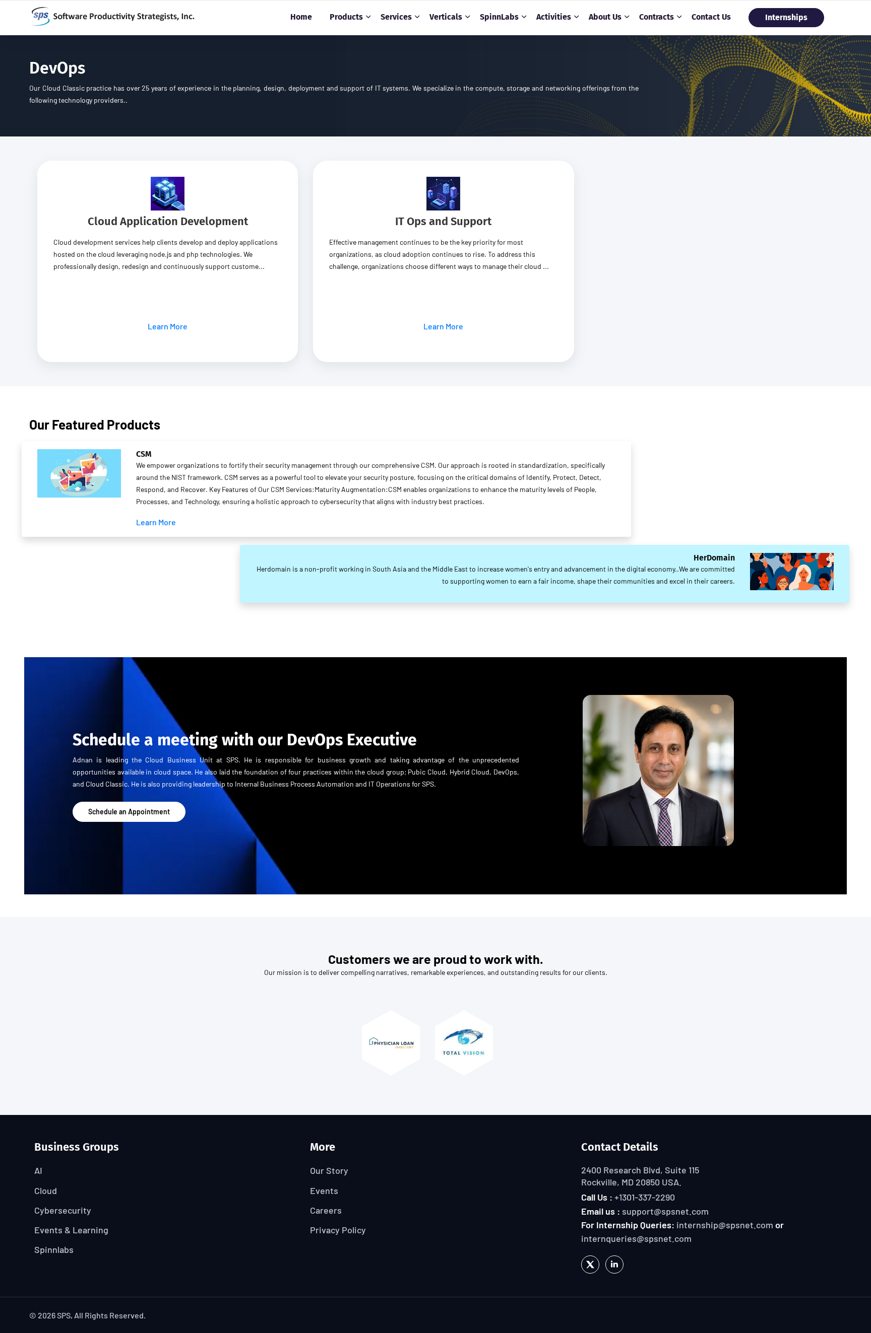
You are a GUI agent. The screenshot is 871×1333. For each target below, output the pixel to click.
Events (324, 1190)
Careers (326, 1210)
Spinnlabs (54, 1249)
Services (396, 17)
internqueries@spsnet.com (636, 1238)
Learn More (168, 326)
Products (346, 17)
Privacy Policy (338, 1229)
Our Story (329, 1170)
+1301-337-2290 (644, 1197)
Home (301, 17)
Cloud (45, 1190)
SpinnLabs (499, 17)
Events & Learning (71, 1229)
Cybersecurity (62, 1210)
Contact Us (711, 17)
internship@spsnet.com (724, 1224)
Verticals (445, 17)
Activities (553, 17)
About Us (605, 17)
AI (38, 1170)
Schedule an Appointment (129, 811)
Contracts (656, 17)
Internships (786, 17)
